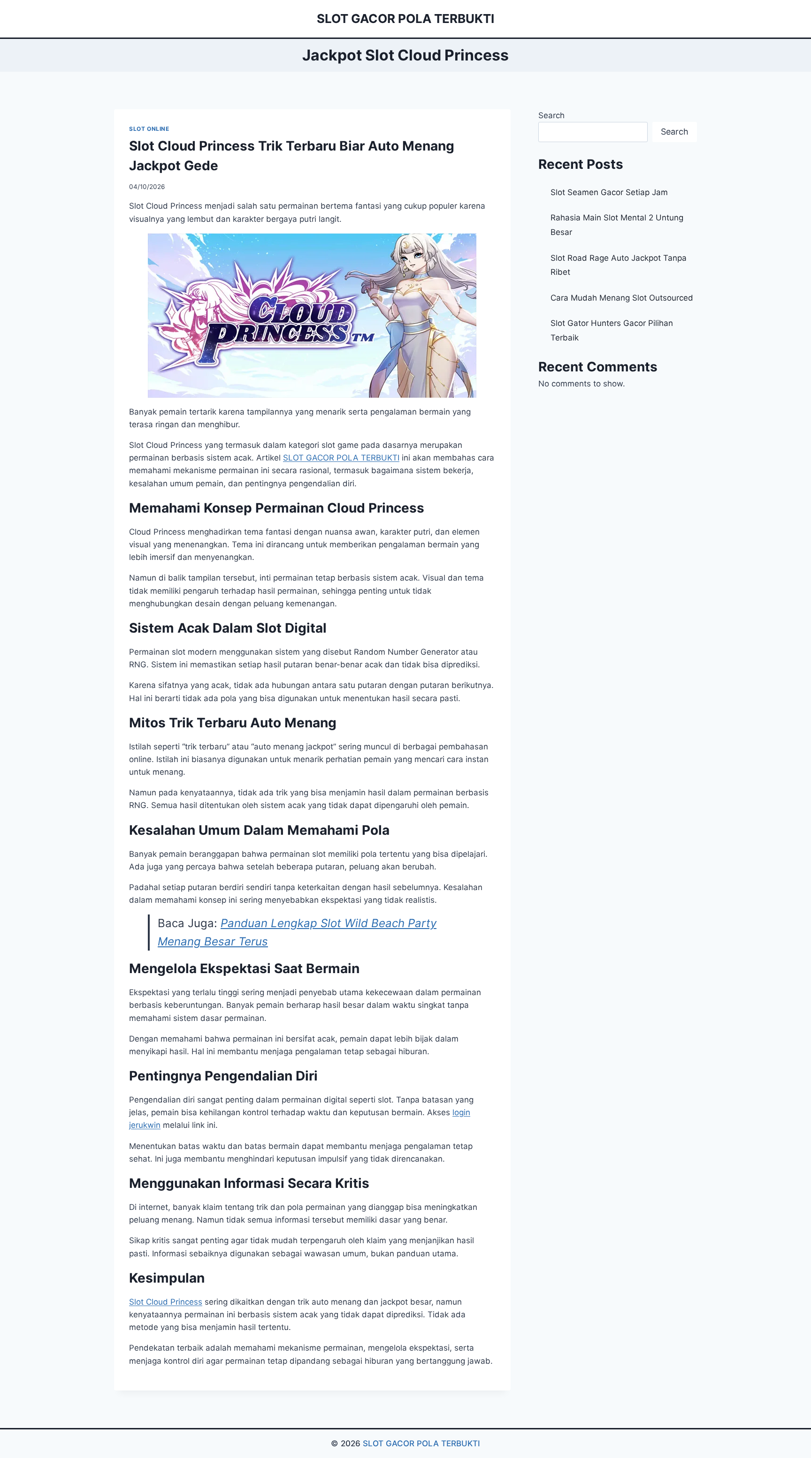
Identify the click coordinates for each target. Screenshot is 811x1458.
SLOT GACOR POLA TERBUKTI (421, 1443)
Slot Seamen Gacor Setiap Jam (609, 192)
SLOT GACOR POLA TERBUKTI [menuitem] (341, 457)
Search (551, 115)
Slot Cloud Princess (165, 1302)
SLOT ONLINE (149, 128)
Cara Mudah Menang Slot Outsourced (622, 297)
